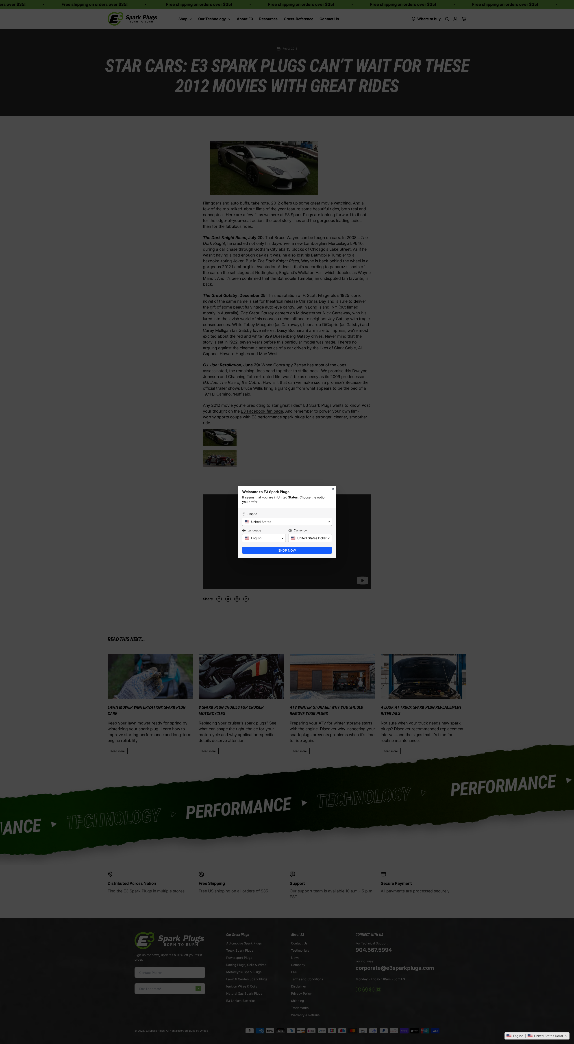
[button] (537, 1036)
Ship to (252, 514)
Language (254, 530)
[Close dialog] (332, 489)
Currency (300, 530)
